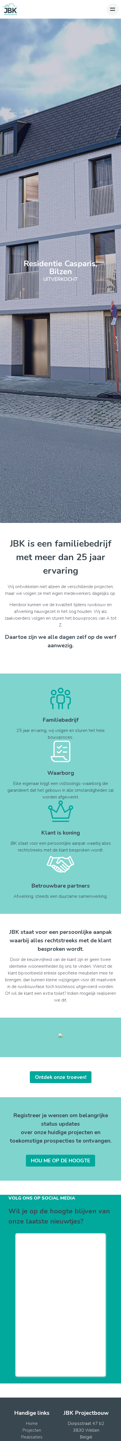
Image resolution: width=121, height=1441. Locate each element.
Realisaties (31, 1437)
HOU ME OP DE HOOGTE (60, 1160)
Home (32, 1423)
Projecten (32, 1430)
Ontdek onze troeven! (60, 1077)
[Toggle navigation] (113, 9)
